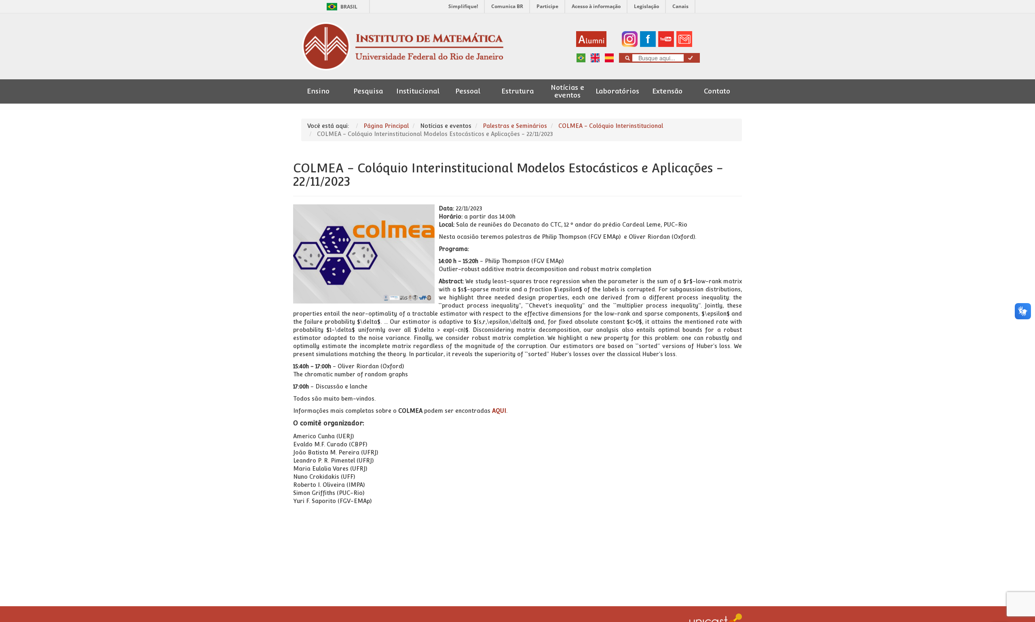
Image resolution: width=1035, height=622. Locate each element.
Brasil (340, 6)
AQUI (499, 411)
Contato (717, 91)
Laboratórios (617, 91)
